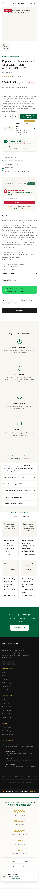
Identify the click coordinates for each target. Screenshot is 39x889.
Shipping (28, 786)
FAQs (4, 700)
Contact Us (5, 703)
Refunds (22, 786)
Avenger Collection (11, 57)
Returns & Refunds (8, 714)
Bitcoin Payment (7, 717)
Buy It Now (19, 310)
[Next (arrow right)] (9, 887)
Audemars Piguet (7, 683)
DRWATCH (19, 3)
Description (6, 216)
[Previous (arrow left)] (3, 887)
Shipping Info (6, 710)
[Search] (31, 3)
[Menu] (3, 3)
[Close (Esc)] (22, 884)
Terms (15, 786)
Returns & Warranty (9, 280)
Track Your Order (7, 707)
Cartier (4, 676)
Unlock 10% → (19, 202)
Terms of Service (7, 734)
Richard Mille (6, 690)
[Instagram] (4, 663)
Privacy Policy (6, 727)
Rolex (4, 672)
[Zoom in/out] (3, 884)
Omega (4, 679)
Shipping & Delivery (9, 273)
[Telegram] (9, 663)
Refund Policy (6, 731)
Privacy (10, 786)
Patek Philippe (6, 686)
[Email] (13, 663)
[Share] (16, 884)
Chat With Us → (19, 628)
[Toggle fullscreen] (9, 884)
